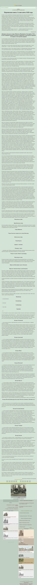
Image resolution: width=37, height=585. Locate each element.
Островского (28, 562)
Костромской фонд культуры (24, 512)
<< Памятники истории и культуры (12, 507)
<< (7, 481)
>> (29, 481)
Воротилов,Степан (22, 544)
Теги (30, 527)
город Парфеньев (9, 523)
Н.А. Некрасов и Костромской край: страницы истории (26, 503)
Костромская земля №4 (18, 479)
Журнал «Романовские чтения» (24, 522)
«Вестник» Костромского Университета (25, 524)
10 (27, 481)
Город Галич (5, 537)
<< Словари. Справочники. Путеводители (11, 508)
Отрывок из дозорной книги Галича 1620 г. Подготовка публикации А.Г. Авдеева (26, 584)
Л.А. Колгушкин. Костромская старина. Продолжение (27, 582)
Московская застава (22, 551)
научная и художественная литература (26, 500)
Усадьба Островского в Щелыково (24, 557)
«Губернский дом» (22, 526)
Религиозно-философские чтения (24, 520)
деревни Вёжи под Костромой (11, 516)
